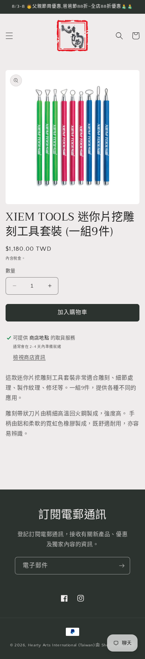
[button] (9, 36)
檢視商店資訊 (29, 358)
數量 (11, 270)
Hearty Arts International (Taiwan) (61, 645)
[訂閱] (121, 565)
